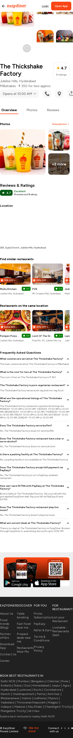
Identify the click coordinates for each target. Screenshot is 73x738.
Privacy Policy (39, 648)
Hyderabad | (9, 690)
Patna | (42, 694)
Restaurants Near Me (25, 649)
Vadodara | (8, 702)
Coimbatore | (53, 690)
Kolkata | (7, 685)
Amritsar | (54, 694)
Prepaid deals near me (24, 637)
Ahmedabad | (41, 685)
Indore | (27, 698)
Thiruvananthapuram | (31, 702)
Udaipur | (7, 707)
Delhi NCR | (9, 681)
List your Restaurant (60, 619)
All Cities (33, 711)
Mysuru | (54, 698)
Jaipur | (56, 685)
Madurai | (20, 707)
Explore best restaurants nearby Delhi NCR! (27, 716)
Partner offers (5, 636)
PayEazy (39, 624)
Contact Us (8, 654)
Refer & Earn (43, 630)
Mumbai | (23, 681)
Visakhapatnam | (24, 694)
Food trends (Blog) (4, 623)
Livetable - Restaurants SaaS (60, 631)
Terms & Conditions (42, 638)
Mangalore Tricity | (14, 711)
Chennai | (54, 681)
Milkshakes (8, 86)
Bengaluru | (39, 681)
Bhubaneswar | (11, 698)
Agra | (67, 685)
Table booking (23, 615)
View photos (59, 124)
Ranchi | (6, 694)
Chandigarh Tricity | (58, 707)
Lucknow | (26, 690)
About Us (6, 613)
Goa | (28, 685)
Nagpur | (54, 702)
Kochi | (38, 690)
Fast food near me (24, 625)
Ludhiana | (40, 698)
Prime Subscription (43, 615)
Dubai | (18, 685)
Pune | (65, 681)
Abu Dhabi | (36, 707)
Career (5, 661)
